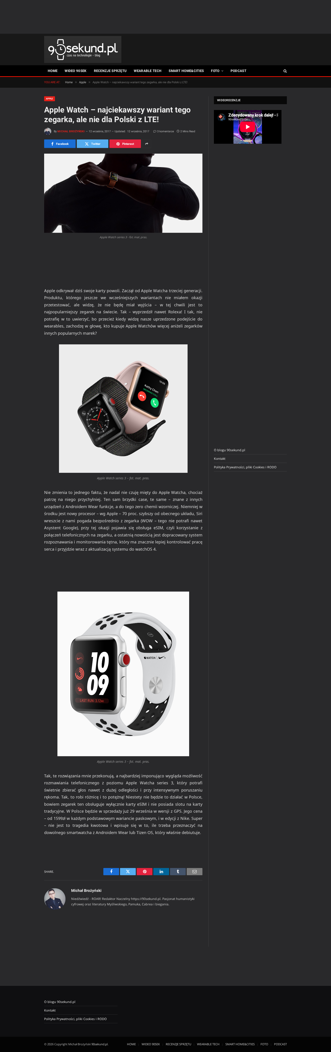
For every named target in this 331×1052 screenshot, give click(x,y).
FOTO (215, 71)
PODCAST (238, 71)
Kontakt (219, 458)
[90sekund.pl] (82, 49)
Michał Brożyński (71, 131)
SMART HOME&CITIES (186, 71)
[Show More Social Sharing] (146, 143)
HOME (52, 71)
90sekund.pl (99, 1044)
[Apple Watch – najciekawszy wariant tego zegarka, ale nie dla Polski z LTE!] (123, 193)
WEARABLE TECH (147, 71)
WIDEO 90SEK (75, 71)
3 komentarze (165, 131)
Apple (49, 98)
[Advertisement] (165, 17)
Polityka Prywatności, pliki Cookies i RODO (245, 467)
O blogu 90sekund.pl (229, 450)
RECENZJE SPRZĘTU (110, 71)
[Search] (285, 71)
